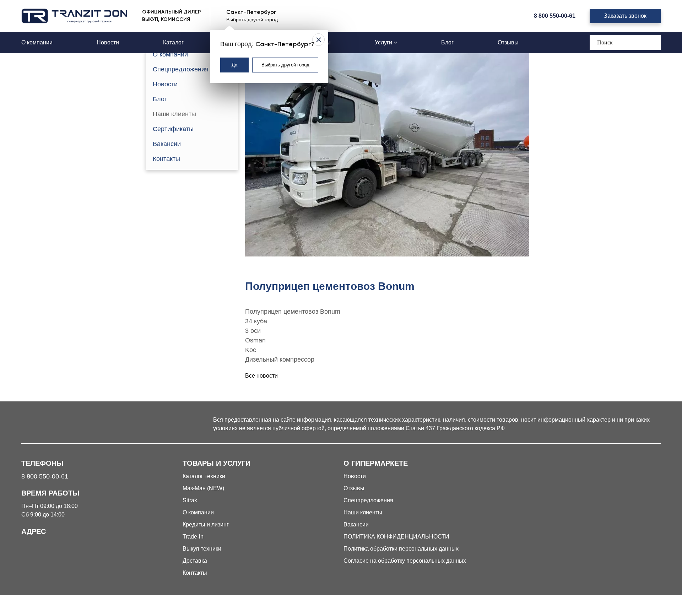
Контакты (166, 158)
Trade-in (193, 537)
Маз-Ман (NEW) (203, 488)
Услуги (384, 42)
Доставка (195, 561)
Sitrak (190, 500)
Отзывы (508, 42)
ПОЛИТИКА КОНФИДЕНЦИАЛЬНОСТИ (396, 537)
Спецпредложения (181, 69)
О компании (37, 42)
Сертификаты (173, 128)
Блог (447, 42)
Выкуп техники (202, 549)
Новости (108, 42)
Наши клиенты (174, 114)
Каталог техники (204, 476)
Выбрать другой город (285, 64)
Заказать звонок (625, 16)
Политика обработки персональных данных (401, 549)
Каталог (173, 42)
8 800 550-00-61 (554, 16)
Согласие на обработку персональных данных (404, 561)
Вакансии (167, 143)
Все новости (261, 376)
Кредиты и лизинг (206, 524)
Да (234, 64)
